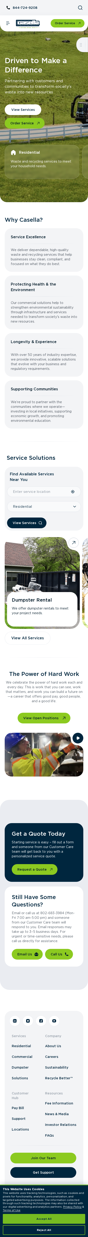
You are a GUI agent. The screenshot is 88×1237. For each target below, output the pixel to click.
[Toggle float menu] (81, 44)
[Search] (80, 7)
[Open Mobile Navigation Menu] (8, 23)
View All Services (27, 638)
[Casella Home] (28, 24)
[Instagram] (28, 1020)
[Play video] (78, 738)
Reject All (44, 1230)
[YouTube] (54, 1020)
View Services (23, 110)
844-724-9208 (25, 8)
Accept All (44, 1218)
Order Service (65, 23)
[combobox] (39, 491)
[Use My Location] (73, 491)
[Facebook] (41, 1020)
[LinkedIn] (14, 1020)
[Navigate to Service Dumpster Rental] (42, 583)
